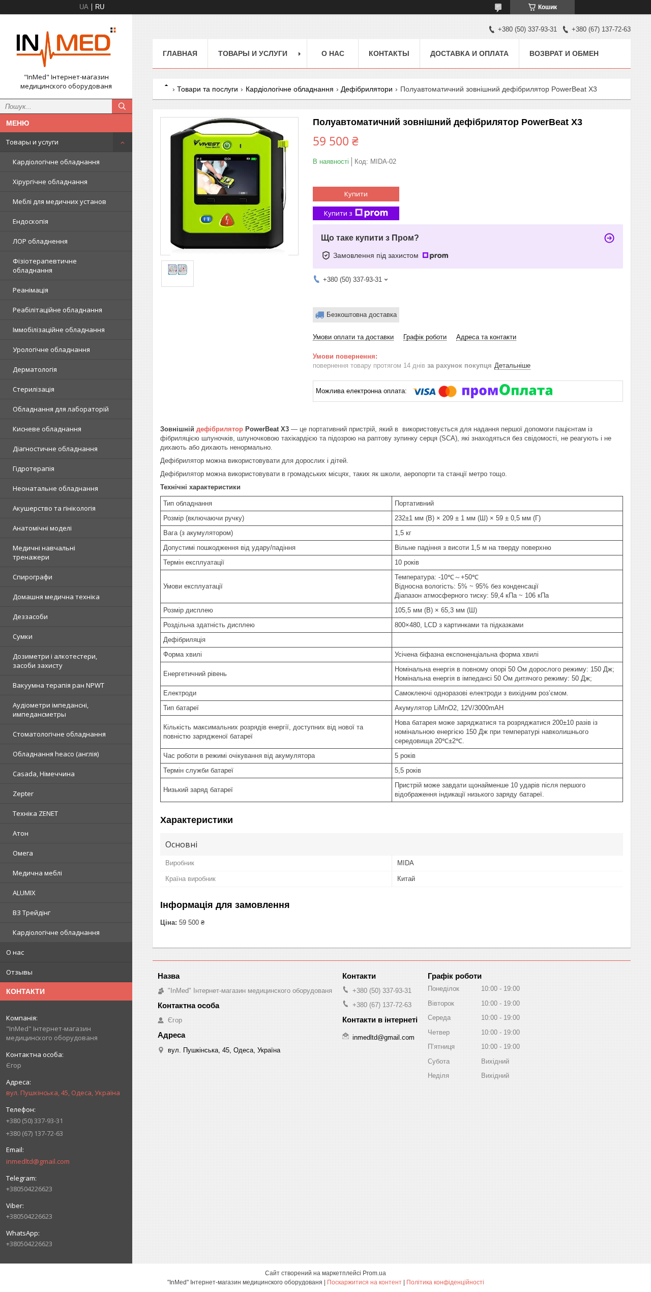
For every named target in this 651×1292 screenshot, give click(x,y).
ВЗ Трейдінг (31, 912)
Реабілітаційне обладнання (57, 309)
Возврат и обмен (564, 53)
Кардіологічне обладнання (56, 161)
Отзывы (19, 972)
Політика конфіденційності (445, 1282)
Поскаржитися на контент (364, 1282)
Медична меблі (37, 872)
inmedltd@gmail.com (38, 1161)
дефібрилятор (219, 429)
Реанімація (30, 290)
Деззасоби (30, 616)
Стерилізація (33, 389)
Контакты (389, 53)
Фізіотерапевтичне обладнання (45, 265)
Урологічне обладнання (51, 349)
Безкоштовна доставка (362, 314)
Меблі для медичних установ (59, 201)
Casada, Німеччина (44, 773)
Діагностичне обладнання (55, 448)
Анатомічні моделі (42, 528)
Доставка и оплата (469, 53)
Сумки (23, 636)
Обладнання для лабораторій (61, 409)
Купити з (338, 213)
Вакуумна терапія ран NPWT (58, 685)
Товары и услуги (32, 141)
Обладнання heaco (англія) (56, 753)
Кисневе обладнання (47, 428)
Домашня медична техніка (56, 596)
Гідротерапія (33, 468)
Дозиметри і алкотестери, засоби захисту (55, 661)
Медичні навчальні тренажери (44, 552)
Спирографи (32, 576)
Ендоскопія (30, 221)
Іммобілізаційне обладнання (59, 329)
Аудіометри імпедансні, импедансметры (50, 709)
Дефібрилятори (367, 89)
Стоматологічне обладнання (59, 734)
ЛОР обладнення (40, 241)
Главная (180, 53)
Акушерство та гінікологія (54, 508)
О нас (15, 952)
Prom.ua (374, 1273)
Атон (20, 833)
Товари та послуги (207, 89)
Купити (356, 193)
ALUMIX (24, 892)
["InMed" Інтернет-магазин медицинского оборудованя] (66, 47)
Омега (23, 853)
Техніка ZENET (35, 813)
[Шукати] (122, 106)
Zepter (23, 793)
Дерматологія (35, 369)
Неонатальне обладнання (55, 488)
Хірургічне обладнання (50, 181)
